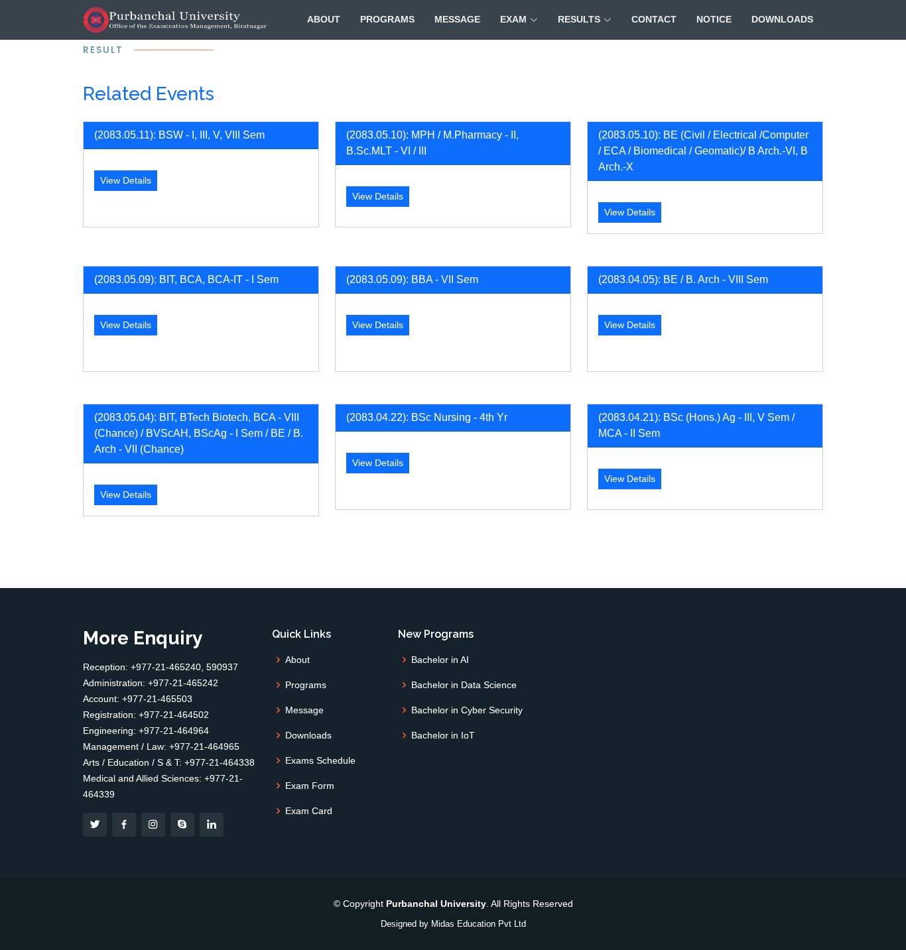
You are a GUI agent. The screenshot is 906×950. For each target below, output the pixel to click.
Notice (714, 19)
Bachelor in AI (440, 659)
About (323, 19)
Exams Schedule (320, 760)
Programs (387, 19)
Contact (654, 19)
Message (457, 19)
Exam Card (308, 810)
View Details (125, 180)
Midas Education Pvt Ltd (478, 924)
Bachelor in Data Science (464, 684)
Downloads (782, 19)
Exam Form (309, 785)
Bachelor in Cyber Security (467, 710)
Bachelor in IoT (443, 735)
